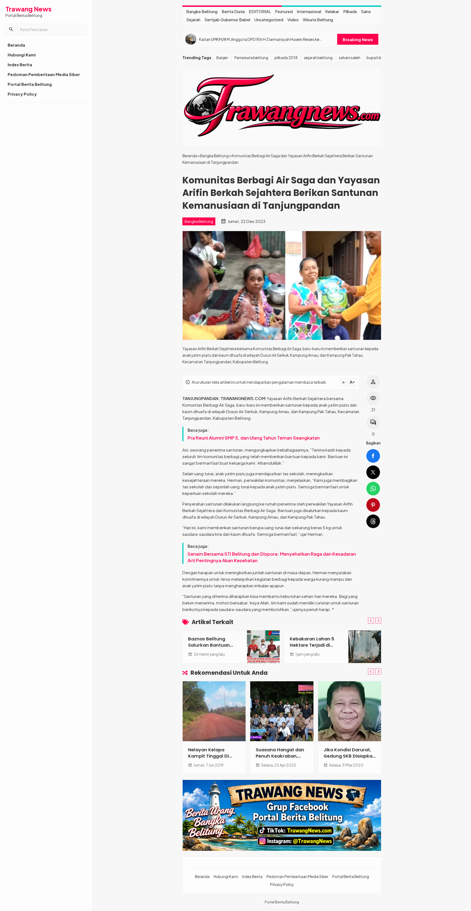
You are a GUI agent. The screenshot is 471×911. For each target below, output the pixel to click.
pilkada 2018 (286, 57)
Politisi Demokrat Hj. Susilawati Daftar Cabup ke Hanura (278, 756)
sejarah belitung (318, 57)
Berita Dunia (233, 11)
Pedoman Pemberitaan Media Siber (44, 74)
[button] (11, 29)
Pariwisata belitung (251, 57)
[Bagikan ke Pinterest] (373, 505)
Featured (284, 11)
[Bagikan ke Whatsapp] (373, 488)
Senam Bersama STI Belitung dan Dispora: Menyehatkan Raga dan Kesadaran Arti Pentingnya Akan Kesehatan (272, 557)
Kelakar (332, 11)
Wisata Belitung (318, 19)
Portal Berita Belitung (30, 84)
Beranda (16, 44)
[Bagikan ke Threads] (373, 521)
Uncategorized (268, 19)
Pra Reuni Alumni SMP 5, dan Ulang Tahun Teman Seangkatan (254, 438)
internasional (309, 11)
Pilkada (350, 11)
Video (293, 19)
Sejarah (193, 19)
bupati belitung (380, 57)
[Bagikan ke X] (373, 472)
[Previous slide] (371, 621)
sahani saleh (349, 57)
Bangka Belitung (202, 11)
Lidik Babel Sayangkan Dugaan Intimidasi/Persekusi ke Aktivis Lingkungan (349, 759)
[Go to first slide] (378, 621)
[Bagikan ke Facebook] (373, 456)
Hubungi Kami (22, 54)
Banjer (222, 57)
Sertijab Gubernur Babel (227, 19)
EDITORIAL (260, 11)
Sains (366, 11)
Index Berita (20, 64)
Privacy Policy (22, 93)
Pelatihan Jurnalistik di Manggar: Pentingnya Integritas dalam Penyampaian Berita (265, 39)
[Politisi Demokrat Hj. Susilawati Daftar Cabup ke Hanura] (281, 711)
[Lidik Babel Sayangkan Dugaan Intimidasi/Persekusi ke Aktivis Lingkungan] (349, 711)
